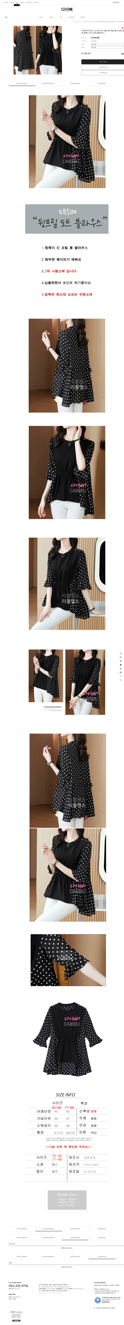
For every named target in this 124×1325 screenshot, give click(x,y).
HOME (6, 2)
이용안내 (98, 1308)
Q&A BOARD (102, 83)
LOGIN (11, 2)
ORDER (22, 2)
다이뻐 (67, 9)
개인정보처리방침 (105, 1308)
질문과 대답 (116, 2)
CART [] (37, 2)
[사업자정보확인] (80, 1289)
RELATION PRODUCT (49, 83)
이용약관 (113, 1308)
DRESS (83, 17)
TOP (61, 17)
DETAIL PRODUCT (22, 83)
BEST (40, 17)
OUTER (51, 17)
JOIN (17, 3)
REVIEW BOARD (75, 83)
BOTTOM (71, 17)
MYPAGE (29, 2)
